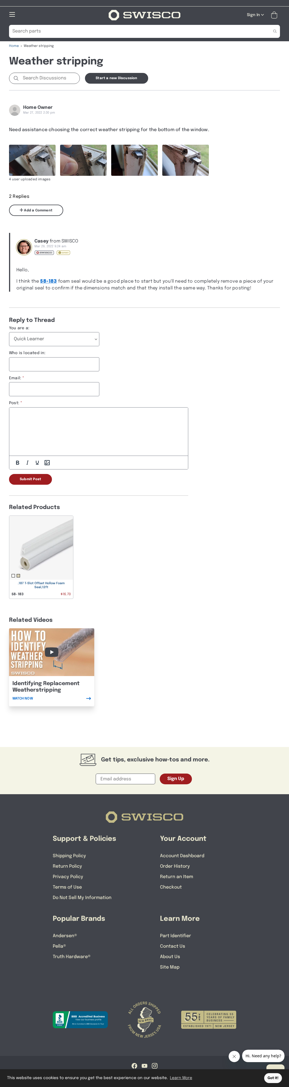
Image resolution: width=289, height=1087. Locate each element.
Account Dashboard (182, 856)
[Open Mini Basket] (275, 15)
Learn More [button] (181, 1078)
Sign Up (175, 778)
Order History (175, 866)
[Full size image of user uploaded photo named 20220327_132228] (32, 160)
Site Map (169, 967)
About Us (170, 956)
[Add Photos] (47, 463)
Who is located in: (27, 353)
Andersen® (65, 936)
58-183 (48, 281)
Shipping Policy (69, 856)
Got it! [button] (273, 1078)
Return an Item (176, 876)
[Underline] (37, 463)
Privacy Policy (68, 876)
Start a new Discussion (116, 78)
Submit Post (30, 479)
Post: (14, 403)
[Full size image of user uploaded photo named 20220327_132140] (185, 160)
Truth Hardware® (72, 956)
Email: (15, 378)
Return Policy (67, 866)
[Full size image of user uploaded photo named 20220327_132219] (83, 160)
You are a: (19, 328)
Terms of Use (67, 887)
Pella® (59, 946)
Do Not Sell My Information (82, 897)
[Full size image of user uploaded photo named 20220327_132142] (134, 160)
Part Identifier (175, 936)
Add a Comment (37, 210)
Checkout (171, 887)
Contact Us (172, 946)
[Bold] (17, 463)
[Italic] (27, 463)
